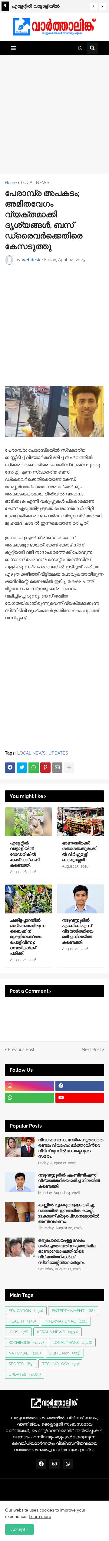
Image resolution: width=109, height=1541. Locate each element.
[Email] (57, 767)
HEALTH (22, 1321)
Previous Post (21, 1049)
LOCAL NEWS (35, 182)
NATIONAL (24, 1353)
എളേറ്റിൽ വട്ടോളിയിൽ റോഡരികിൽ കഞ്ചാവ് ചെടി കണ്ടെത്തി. (25, 854)
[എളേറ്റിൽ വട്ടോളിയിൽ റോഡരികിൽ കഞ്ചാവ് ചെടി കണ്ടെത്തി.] (28, 821)
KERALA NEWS (57, 1332)
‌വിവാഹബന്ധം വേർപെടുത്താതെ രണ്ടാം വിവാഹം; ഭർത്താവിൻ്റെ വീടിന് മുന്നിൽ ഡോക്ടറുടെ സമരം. (70, 1148)
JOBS (18, 1332)
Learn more (40, 1516)
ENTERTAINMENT (73, 1310)
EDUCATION (25, 1310)
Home (11, 182)
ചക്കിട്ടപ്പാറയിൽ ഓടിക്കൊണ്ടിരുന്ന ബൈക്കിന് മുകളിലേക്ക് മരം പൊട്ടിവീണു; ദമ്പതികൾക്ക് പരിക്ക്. (27, 937)
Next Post (91, 1049)
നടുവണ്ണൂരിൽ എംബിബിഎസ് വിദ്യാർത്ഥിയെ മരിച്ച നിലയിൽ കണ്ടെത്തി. (77, 931)
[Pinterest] (45, 767)
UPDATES (58, 753)
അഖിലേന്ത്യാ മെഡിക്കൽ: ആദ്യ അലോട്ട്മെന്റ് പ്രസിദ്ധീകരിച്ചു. (48, 7)
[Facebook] (10, 767)
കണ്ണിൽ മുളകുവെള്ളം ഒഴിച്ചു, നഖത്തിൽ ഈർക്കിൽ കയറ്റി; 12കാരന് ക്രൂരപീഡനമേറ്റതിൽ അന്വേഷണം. (68, 1213)
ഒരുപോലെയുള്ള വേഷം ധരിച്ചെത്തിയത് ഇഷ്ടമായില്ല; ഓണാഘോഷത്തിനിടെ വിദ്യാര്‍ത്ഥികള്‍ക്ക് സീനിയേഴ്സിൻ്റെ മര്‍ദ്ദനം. (67, 1251)
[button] (93, 6)
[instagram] (29, 1086)
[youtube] (79, 1098)
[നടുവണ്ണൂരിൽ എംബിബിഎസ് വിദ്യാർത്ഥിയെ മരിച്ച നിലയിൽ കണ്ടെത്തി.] (80, 899)
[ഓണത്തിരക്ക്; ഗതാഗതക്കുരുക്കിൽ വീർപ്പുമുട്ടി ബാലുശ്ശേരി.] (80, 821)
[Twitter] (22, 767)
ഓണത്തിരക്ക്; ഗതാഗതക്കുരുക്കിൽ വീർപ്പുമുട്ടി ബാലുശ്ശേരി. (79, 851)
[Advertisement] (54, 114)
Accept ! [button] (19, 1529)
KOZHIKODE (26, 1342)
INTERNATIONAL (66, 1321)
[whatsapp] (29, 1098)
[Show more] (69, 767)
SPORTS (20, 1363)
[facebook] (79, 1086)
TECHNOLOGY (60, 1363)
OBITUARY (64, 1353)
